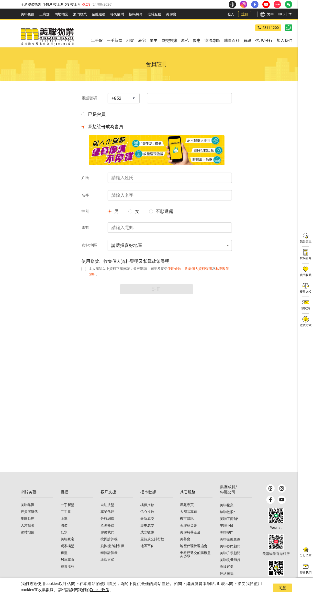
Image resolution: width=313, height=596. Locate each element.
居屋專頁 (67, 560)
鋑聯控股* (227, 512)
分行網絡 (107, 518)
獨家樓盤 (67, 546)
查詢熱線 (107, 525)
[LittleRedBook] (276, 542)
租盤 (64, 553)
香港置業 (227, 567)
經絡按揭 (227, 573)
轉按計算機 (109, 553)
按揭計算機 (109, 539)
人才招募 (27, 525)
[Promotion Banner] (156, 150)
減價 (64, 525)
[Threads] (270, 488)
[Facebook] (270, 500)
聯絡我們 (107, 532)
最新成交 (147, 518)
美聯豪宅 (67, 539)
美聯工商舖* (229, 519)
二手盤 (66, 512)
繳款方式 (107, 560)
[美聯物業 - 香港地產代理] (47, 36)
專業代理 (107, 512)
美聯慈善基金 (190, 532)
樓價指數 (147, 505)
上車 (64, 518)
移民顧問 (117, 14)
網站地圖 (27, 532)
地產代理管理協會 (193, 546)
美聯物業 (227, 505)
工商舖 (44, 14)
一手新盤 (67, 505)
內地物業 (61, 14)
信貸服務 (154, 14)
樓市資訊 (187, 518)
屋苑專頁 (187, 505)
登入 (230, 14)
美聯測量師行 (230, 560)
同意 (282, 587)
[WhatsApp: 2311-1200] (288, 27)
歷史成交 (147, 525)
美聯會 (171, 14)
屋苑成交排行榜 (152, 539)
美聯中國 (227, 526)
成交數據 (147, 532)
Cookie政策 (99, 589)
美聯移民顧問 (230, 546)
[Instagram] (282, 488)
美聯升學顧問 (230, 553)
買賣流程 (67, 566)
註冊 (244, 14)
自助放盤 (107, 505)
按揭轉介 (136, 14)
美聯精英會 (188, 525)
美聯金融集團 (230, 539)
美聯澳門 (227, 532)
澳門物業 (80, 14)
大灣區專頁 (188, 512)
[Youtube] (282, 500)
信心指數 (147, 512)
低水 (64, 532)
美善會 (185, 539)
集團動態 (27, 518)
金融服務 (98, 14)
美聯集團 (27, 14)
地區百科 (147, 546)
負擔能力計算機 (112, 546)
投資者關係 (29, 512)
